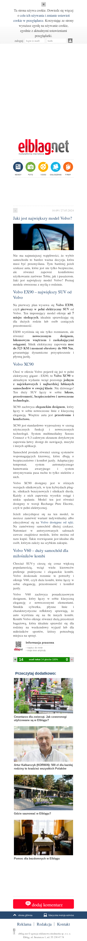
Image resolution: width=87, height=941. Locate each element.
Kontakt (63, 924)
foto (30, 168)
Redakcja (44, 924)
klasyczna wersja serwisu (61, 915)
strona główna (25, 915)
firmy (67, 168)
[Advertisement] (43, 89)
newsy (18, 168)
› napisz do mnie (34, 647)
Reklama (24, 924)
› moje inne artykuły (36, 650)
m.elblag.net (43, 147)
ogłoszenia (55, 168)
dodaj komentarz (47, 905)
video (43, 168)
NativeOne (43, 865)
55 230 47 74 (57, 937)
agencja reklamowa (40, 933)
